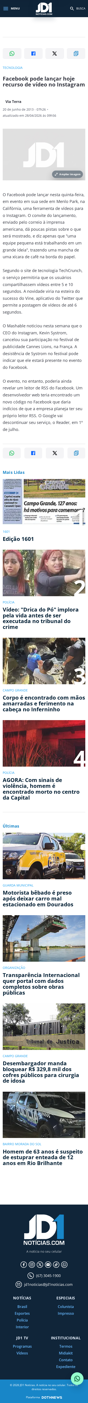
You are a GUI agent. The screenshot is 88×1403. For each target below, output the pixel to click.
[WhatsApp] (64, 1264)
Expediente (65, 1366)
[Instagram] (32, 1264)
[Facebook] (24, 1264)
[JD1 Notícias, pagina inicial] (44, 8)
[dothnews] (52, 1397)
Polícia (22, 1320)
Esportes (22, 1313)
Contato (66, 1359)
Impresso (66, 1313)
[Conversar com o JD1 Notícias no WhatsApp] (77, 1378)
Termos (65, 1346)
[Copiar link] (76, 53)
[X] (40, 1264)
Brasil (22, 1306)
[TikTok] (56, 1264)
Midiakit (66, 1353)
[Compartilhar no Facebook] (33, 53)
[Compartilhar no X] (54, 53)
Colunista (66, 1306)
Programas (22, 1346)
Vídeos (22, 1353)
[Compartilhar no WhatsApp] (12, 53)
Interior (22, 1326)
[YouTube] (48, 1264)
